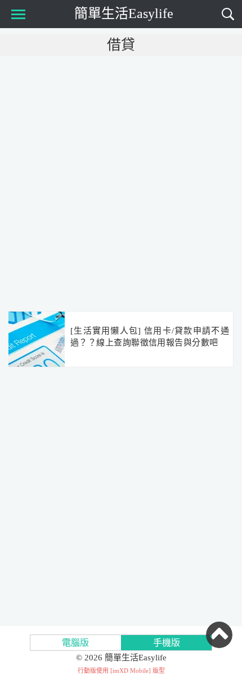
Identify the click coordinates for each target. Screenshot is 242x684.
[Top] (219, 634)
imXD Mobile (131, 670)
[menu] (16, 14)
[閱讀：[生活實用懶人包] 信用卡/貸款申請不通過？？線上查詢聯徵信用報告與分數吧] (36, 340)
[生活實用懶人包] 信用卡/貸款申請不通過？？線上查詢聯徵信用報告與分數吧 (149, 336)
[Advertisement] (121, 183)
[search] (228, 14)
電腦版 (75, 642)
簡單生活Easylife (123, 13)
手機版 (166, 642)
